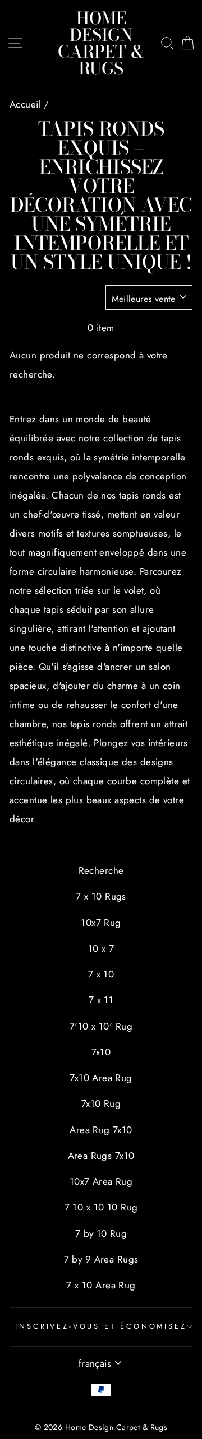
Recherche (101, 870)
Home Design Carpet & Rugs (101, 43)
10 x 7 (101, 948)
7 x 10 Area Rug (100, 1285)
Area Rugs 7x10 (101, 1155)
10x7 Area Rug (101, 1181)
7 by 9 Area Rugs (101, 1259)
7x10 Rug (101, 1103)
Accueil (25, 104)
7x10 (101, 1052)
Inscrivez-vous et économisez (100, 1326)
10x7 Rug (101, 922)
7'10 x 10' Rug (101, 1026)
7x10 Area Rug (101, 1077)
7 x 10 (101, 974)
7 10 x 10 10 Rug (101, 1207)
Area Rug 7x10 (101, 1130)
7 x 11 (101, 1000)
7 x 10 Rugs (101, 896)
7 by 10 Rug (101, 1233)
